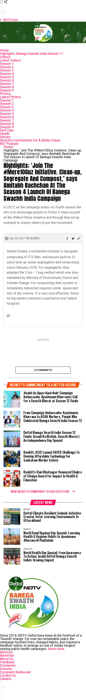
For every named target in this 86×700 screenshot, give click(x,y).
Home (4, 50)
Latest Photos (10, 97)
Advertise (7, 655)
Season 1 (7, 64)
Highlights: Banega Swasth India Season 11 (31, 54)
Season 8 (7, 87)
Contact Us (8, 675)
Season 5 (7, 77)
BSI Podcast (9, 144)
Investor (6, 669)
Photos (5, 94)
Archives (6, 652)
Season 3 (7, 70)
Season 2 (7, 67)
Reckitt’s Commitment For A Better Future (30, 140)
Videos (5, 57)
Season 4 (7, 74)
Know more (56, 649)
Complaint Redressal (15, 672)
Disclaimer (8, 665)
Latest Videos (10, 60)
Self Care (7, 130)
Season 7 (7, 84)
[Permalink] (78, 238)
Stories (5, 137)
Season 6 (7, 80)
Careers (5, 679)
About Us (6, 659)
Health (4, 134)
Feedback (7, 662)
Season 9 (7, 90)
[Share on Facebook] (67, 238)
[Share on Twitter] (73, 238)
